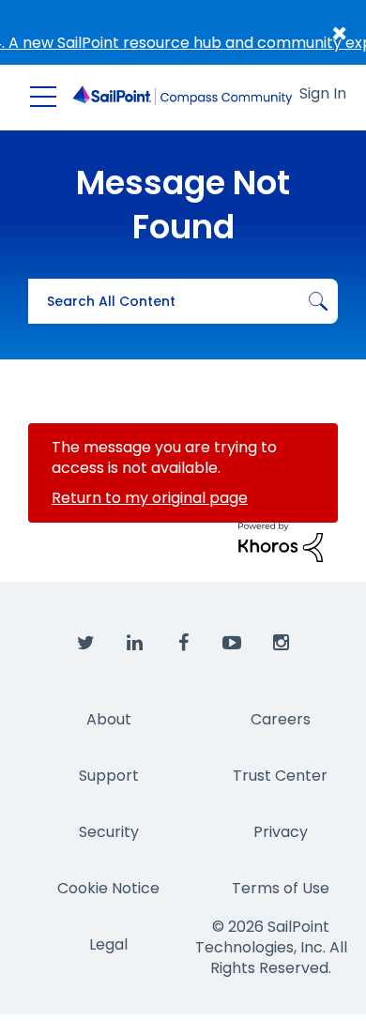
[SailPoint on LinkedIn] (134, 643)
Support (109, 775)
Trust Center (280, 775)
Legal (108, 944)
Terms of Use (280, 888)
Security (109, 832)
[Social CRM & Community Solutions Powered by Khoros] (280, 542)
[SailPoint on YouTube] (232, 643)
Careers (281, 719)
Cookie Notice (108, 888)
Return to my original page (150, 498)
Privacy (280, 832)
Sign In (322, 93)
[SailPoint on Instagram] (280, 643)
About (108, 719)
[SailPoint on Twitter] (85, 643)
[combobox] (183, 301)
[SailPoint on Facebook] (183, 643)
